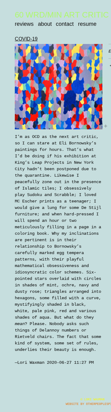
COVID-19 (26, 38)
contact (65, 24)
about (45, 24)
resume (87, 24)
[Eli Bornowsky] (58, 86)
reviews (24, 24)
